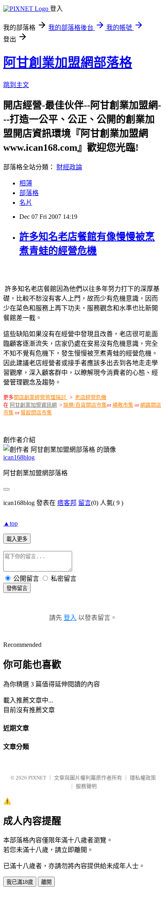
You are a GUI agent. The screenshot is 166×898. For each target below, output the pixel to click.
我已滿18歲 (19, 882)
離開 (46, 882)
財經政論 (69, 167)
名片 (25, 202)
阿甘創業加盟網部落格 (67, 62)
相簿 (25, 183)
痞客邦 (67, 502)
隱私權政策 (143, 778)
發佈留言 (16, 588)
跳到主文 (16, 84)
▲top (10, 523)
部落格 (29, 192)
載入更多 (16, 539)
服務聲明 (86, 786)
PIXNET (37, 778)
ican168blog (19, 457)
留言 (84, 502)
